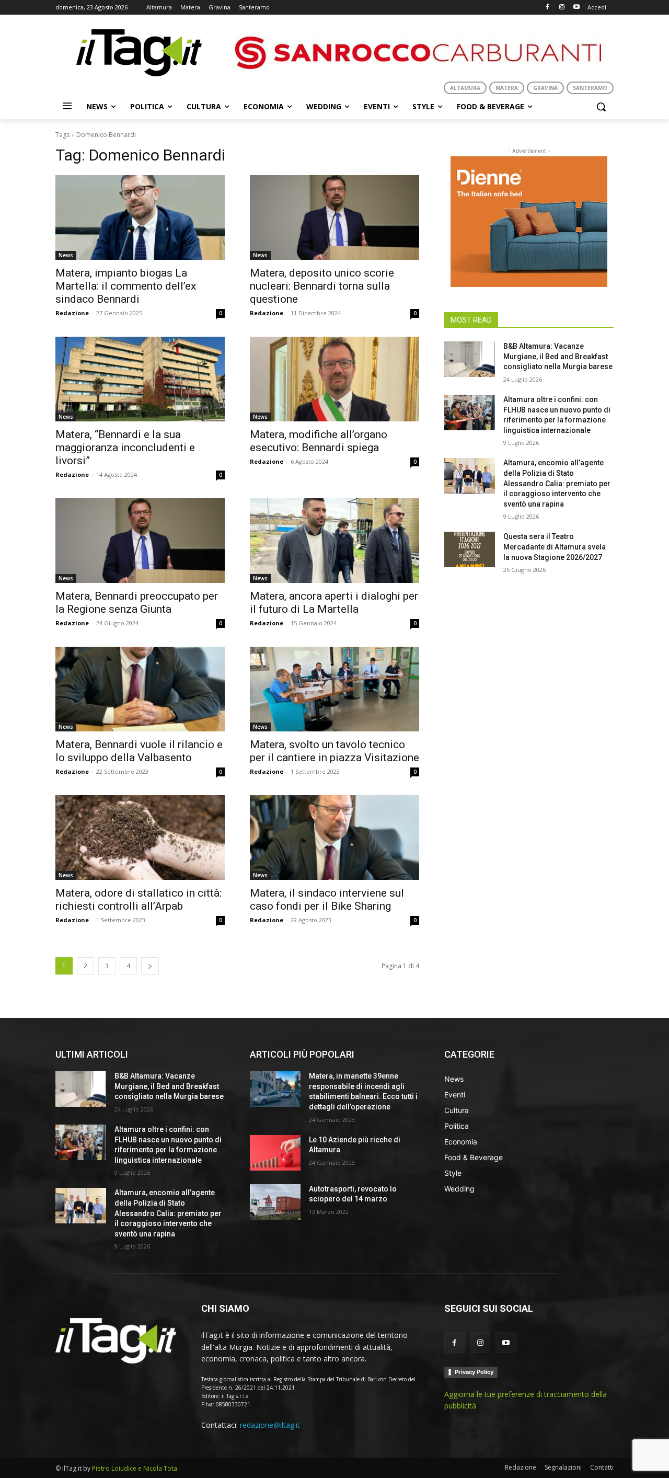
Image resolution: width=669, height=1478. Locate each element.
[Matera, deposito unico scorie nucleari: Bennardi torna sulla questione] (334, 217)
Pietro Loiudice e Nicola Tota (134, 1468)
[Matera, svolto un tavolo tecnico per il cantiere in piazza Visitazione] (334, 689)
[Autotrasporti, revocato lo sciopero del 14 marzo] (275, 1202)
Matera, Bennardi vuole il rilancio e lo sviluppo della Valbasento (139, 751)
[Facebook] (547, 8)
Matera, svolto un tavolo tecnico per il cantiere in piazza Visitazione (334, 751)
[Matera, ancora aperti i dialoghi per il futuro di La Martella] (334, 540)
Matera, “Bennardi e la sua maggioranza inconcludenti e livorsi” (125, 447)
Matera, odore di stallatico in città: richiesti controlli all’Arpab (138, 899)
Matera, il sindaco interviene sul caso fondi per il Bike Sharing (327, 899)
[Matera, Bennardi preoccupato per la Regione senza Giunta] (140, 540)
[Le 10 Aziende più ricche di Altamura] (275, 1153)
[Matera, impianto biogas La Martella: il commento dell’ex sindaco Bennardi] (140, 217)
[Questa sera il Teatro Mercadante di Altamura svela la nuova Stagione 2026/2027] (469, 549)
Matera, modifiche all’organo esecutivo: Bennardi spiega (318, 441)
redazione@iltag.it (270, 1425)
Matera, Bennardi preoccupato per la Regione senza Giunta (136, 602)
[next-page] (150, 966)
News (66, 255)
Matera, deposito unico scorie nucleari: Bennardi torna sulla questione (322, 286)
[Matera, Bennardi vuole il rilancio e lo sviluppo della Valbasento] (140, 689)
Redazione (72, 313)
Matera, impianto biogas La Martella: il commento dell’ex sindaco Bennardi (125, 286)
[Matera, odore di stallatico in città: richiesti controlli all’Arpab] (140, 837)
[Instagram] (562, 8)
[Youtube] (576, 8)
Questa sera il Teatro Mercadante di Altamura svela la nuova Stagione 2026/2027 (554, 546)
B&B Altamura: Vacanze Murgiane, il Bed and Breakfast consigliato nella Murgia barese (558, 356)
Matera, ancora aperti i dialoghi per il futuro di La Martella (334, 602)
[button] (601, 106)
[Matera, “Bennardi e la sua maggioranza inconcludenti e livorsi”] (140, 379)
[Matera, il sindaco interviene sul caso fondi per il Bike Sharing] (334, 837)
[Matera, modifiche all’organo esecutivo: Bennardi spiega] (334, 379)
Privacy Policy (474, 1372)
